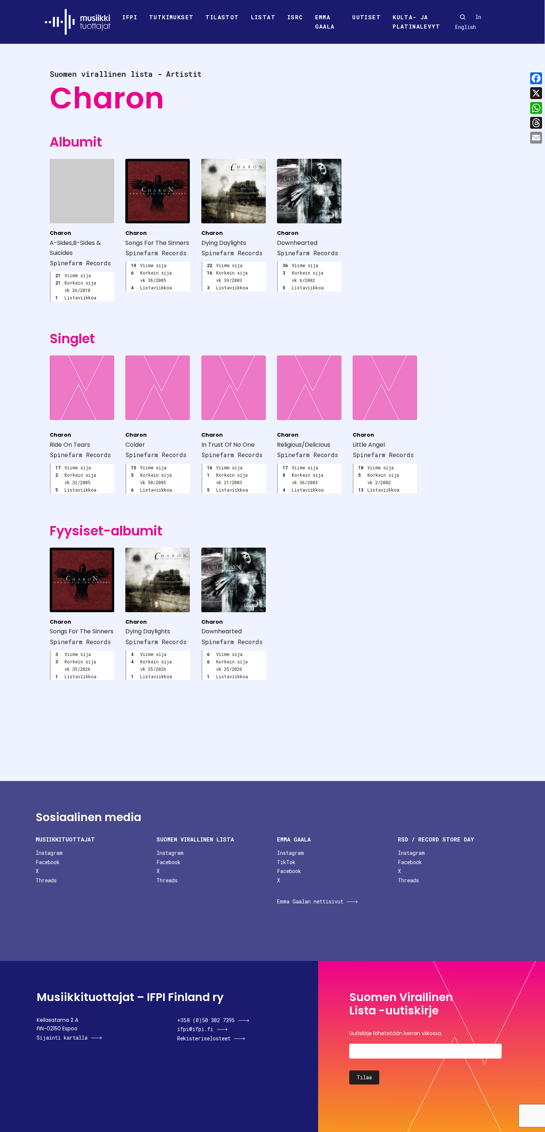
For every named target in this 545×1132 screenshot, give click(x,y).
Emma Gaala (325, 21)
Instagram (49, 852)
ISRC (295, 17)
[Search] (462, 17)
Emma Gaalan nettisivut (310, 901)
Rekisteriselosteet (204, 1038)
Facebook (48, 862)
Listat (263, 17)
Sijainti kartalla (62, 1037)
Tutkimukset (171, 17)
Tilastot (222, 17)
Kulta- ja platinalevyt (416, 21)
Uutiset (366, 17)
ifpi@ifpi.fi (195, 1029)
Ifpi (129, 17)
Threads (46, 880)
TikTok (286, 862)
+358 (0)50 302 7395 (206, 1020)
